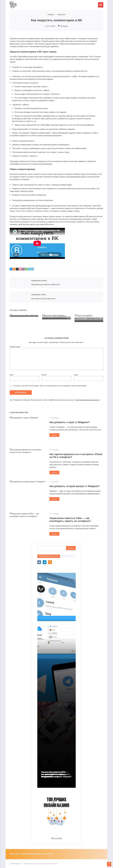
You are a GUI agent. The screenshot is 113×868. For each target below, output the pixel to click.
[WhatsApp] (26, 269)
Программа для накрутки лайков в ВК (19, 282)
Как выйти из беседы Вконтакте (19, 296)
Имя (12, 374)
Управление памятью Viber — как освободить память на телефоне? (70, 519)
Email (44, 374)
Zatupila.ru (26, 5)
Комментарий (15, 346)
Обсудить (64, 26)
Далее (54, 435)
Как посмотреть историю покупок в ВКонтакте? (52, 775)
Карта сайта (14, 853)
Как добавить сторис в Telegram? (69, 422)
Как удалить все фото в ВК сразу (22, 308)
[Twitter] (17, 269)
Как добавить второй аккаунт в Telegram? (74, 486)
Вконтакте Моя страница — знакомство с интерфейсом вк (55, 309)
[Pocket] (20, 269)
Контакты (49, 853)
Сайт (76, 374)
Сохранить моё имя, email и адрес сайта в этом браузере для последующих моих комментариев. (50, 385)
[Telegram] (32, 269)
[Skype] (29, 269)
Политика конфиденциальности (87, 400)
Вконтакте (39, 562)
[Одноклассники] (14, 269)
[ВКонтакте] (11, 269)
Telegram (44, 562)
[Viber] (23, 269)
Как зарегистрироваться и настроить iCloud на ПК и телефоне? (75, 455)
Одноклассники (50, 562)
